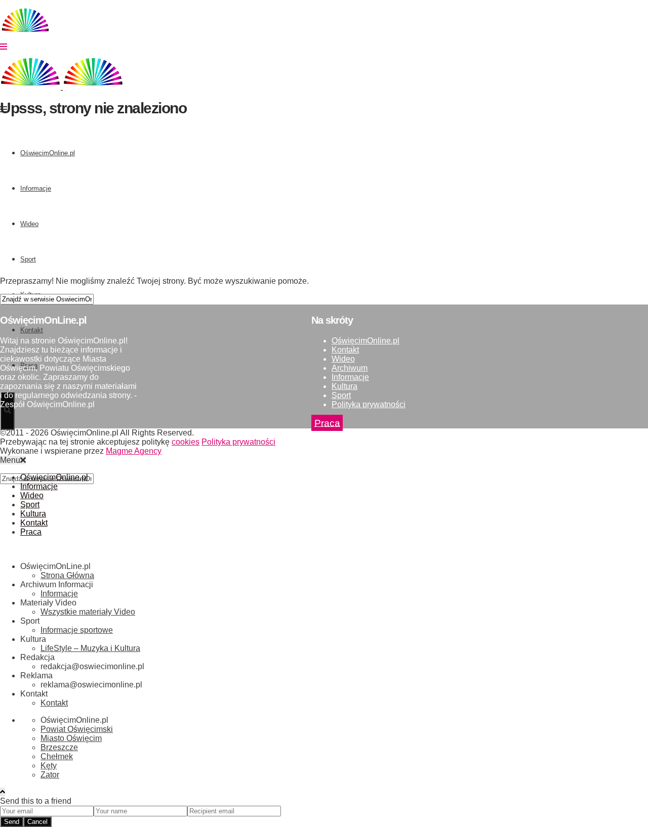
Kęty (48, 765)
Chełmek (56, 756)
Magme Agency (133, 451)
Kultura (344, 386)
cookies (185, 442)
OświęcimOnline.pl (365, 340)
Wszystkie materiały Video (87, 611)
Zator (49, 774)
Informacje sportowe (76, 630)
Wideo (343, 359)
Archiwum (350, 368)
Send (11, 821)
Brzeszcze (59, 747)
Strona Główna (67, 575)
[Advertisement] (304, 198)
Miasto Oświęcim (71, 738)
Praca (327, 422)
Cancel (37, 821)
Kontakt (345, 349)
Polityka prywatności (369, 404)
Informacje (350, 377)
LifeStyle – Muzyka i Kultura (90, 648)
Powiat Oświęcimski (76, 729)
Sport (341, 395)
